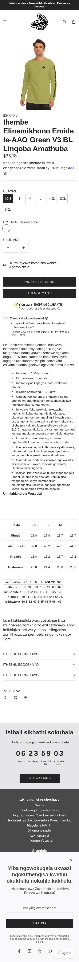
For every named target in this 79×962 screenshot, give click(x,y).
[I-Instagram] (29, 951)
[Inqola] (73, 22)
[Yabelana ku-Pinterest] (25, 698)
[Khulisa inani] (23, 247)
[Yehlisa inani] (8, 247)
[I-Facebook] (19, 951)
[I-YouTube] (49, 951)
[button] (28, 107)
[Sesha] (64, 22)
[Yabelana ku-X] (15, 698)
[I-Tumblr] (39, 951)
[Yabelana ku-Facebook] (5, 698)
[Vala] (71, 860)
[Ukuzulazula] (4, 22)
